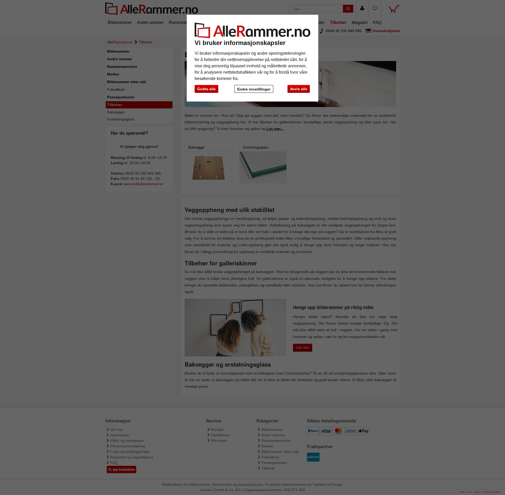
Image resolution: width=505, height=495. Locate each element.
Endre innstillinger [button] (253, 89)
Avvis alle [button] (298, 89)
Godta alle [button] (206, 89)
